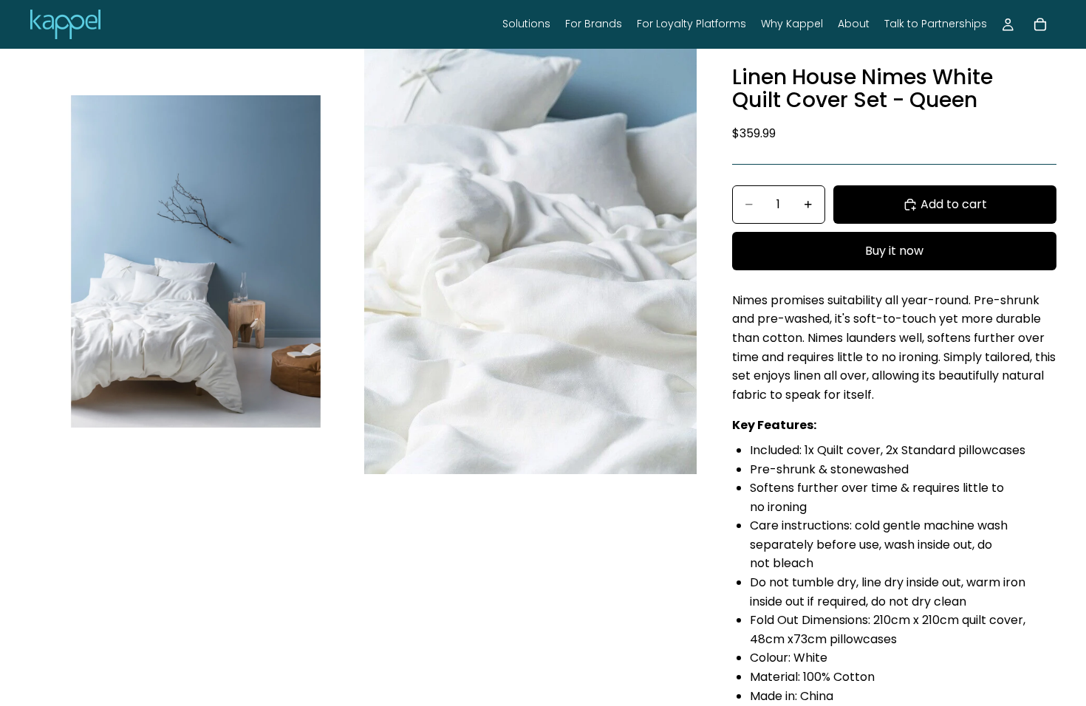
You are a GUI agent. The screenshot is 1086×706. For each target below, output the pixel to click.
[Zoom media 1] (196, 261)
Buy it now (894, 250)
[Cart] (1040, 24)
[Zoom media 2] (530, 261)
